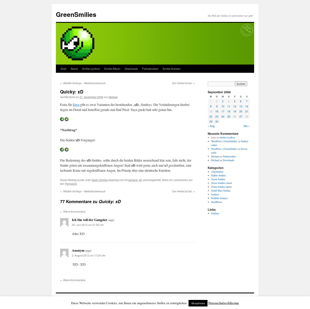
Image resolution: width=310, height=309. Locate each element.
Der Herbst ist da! (183, 83)
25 (228, 116)
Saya (76, 104)
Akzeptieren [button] (198, 303)
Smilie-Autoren (172, 69)
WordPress (216, 202)
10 (222, 106)
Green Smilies (100, 180)
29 (210, 121)
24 (222, 116)
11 (228, 106)
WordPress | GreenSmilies (224, 141)
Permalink (71, 183)
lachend (132, 180)
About (74, 69)
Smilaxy (215, 194)
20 (240, 111)
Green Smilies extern (221, 183)
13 (240, 106)
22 (210, 116)
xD (140, 180)
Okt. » (246, 126)
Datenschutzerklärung (223, 303)
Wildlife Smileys (219, 198)
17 (222, 111)
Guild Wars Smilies (220, 190)
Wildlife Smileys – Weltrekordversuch (83, 83)
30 (216, 121)
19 (234, 111)
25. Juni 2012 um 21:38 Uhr (88, 225)
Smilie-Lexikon (91, 69)
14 (246, 106)
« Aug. (211, 126)
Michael (113, 97)
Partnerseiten (150, 69)
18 (228, 111)
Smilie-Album (112, 69)
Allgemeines (217, 171)
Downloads (131, 69)
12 (234, 106)
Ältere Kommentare (72, 211)
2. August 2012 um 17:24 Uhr (88, 255)
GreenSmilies (76, 14)
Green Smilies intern (221, 186)
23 (216, 116)
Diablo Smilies (218, 175)
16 (216, 111)
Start (63, 69)
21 (246, 111)
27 (240, 116)
